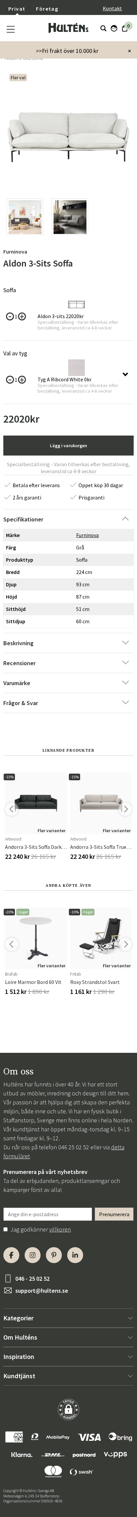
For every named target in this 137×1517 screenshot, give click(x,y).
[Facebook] (11, 1255)
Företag (47, 8)
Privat (16, 8)
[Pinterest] (54, 1255)
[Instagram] (33, 1255)
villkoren (60, 1229)
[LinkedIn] (75, 1255)
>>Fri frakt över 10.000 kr (67, 51)
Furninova (15, 251)
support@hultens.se (41, 1290)
